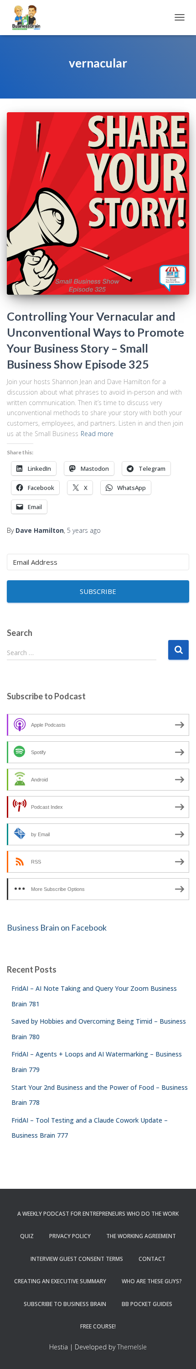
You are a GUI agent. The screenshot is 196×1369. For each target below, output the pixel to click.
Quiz (27, 1236)
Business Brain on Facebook (57, 927)
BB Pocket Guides (147, 1304)
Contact (152, 1259)
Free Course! (98, 1326)
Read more (97, 433)
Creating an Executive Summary (60, 1281)
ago (84, 530)
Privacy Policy (70, 1236)
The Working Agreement (141, 1236)
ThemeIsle (132, 1347)
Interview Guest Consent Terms (77, 1259)
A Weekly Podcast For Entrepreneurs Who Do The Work (98, 1214)
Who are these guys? (152, 1281)
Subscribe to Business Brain (65, 1304)
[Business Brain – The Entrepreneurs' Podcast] (29, 18)
